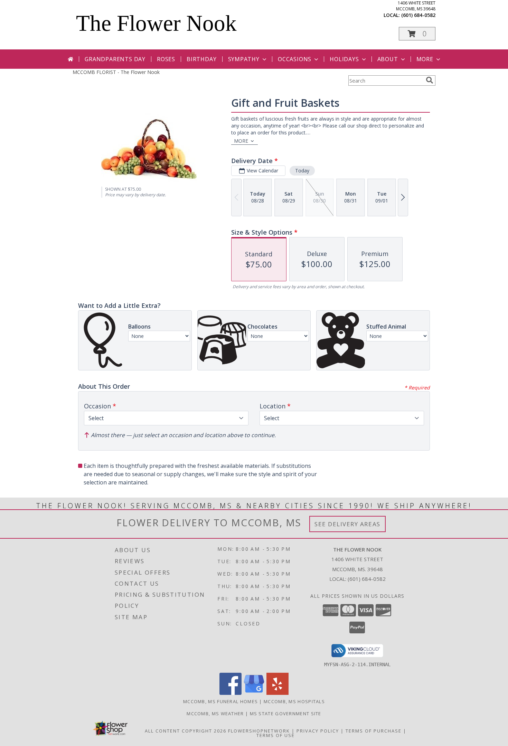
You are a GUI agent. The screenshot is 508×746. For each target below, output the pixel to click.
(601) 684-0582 (418, 15)
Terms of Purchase (374, 731)
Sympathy (244, 59)
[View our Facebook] (230, 693)
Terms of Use (275, 735)
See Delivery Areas (347, 524)
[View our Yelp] (277, 693)
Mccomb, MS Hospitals (294, 701)
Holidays (344, 59)
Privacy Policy (318, 731)
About (387, 59)
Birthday (201, 59)
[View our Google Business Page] (254, 693)
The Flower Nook (156, 23)
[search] (429, 80)
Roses (166, 59)
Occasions (294, 59)
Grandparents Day (115, 59)
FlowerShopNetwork (259, 731)
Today (302, 170)
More (424, 59)
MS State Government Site (285, 713)
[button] (417, 33)
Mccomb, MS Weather (215, 713)
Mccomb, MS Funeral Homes (220, 701)
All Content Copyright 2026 (185, 731)
